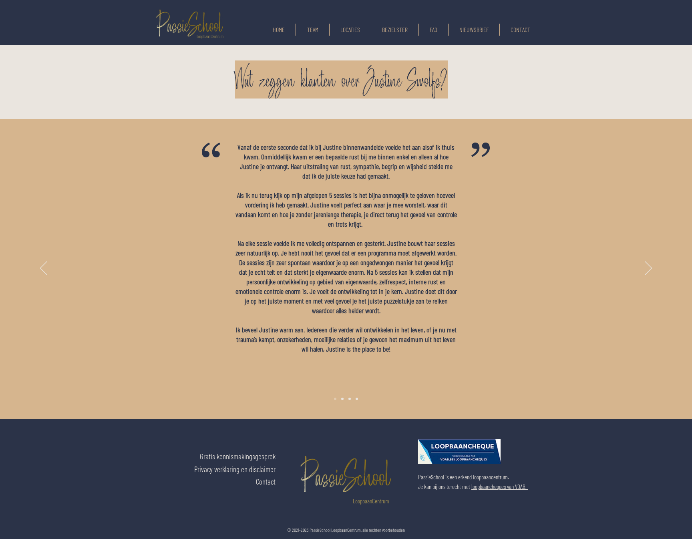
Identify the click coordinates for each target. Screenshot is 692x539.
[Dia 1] (335, 399)
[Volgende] (648, 268)
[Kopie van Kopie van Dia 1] (349, 399)
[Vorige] (43, 268)
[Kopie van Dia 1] (342, 399)
